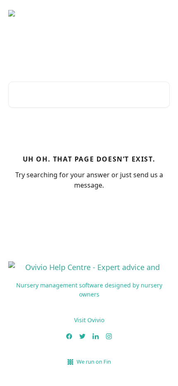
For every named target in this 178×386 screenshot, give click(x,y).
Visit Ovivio (89, 320)
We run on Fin (94, 361)
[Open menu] (162, 17)
